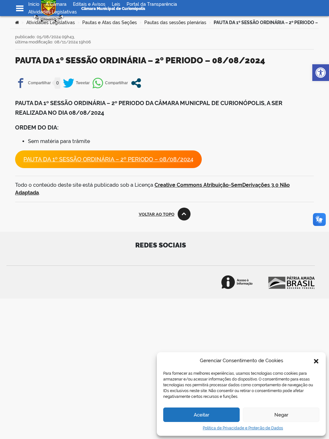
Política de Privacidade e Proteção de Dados (243, 428)
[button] (316, 360)
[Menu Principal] (19, 8)
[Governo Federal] (291, 282)
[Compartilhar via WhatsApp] (110, 83)
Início (33, 4)
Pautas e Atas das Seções (109, 22)
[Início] (17, 22)
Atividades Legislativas (52, 11)
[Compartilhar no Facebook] (33, 83)
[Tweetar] (76, 83)
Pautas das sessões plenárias (175, 22)
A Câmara (56, 4)
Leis (116, 4)
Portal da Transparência (152, 4)
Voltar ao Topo (156, 214)
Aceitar (201, 415)
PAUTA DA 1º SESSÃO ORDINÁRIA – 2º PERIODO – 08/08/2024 (108, 159)
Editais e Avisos (89, 4)
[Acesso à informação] (237, 282)
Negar (281, 415)
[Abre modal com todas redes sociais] (136, 83)
